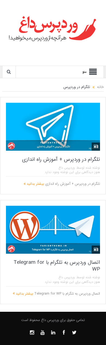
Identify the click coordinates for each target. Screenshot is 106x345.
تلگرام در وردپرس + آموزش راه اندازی (61, 159)
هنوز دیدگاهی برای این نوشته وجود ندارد (72, 172)
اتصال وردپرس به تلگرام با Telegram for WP (57, 265)
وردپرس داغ (66, 167)
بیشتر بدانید (35, 184)
